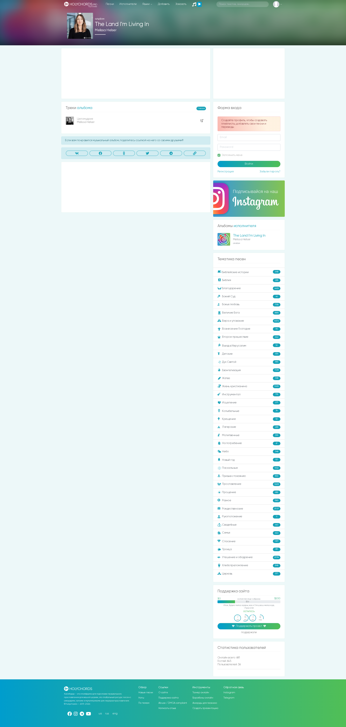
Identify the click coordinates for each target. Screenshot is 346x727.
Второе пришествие (250, 337)
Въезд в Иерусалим (250, 345)
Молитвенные (250, 435)
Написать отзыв (167, 708)
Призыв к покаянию (250, 476)
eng (114, 713)
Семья (250, 532)
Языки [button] (146, 4)
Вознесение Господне (250, 328)
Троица (250, 549)
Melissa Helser (105, 30)
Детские (250, 353)
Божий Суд (250, 296)
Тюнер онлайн (200, 692)
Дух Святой (250, 361)
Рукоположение (249, 516)
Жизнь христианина (250, 386)
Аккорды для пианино (204, 703)
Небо (250, 451)
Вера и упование (250, 320)
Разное (250, 500)
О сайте (163, 692)
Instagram (229, 692)
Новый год (250, 460)
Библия (250, 280)
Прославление (250, 484)
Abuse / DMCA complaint (172, 703)
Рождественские (250, 508)
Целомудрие (85, 118)
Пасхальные (250, 468)
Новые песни (145, 692)
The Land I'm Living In (249, 236)
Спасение (250, 541)
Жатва (250, 378)
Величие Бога (250, 312)
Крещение (250, 419)
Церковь (250, 573)
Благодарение (250, 288)
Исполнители (128, 4)
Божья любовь (250, 304)
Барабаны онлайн (202, 697)
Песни (110, 4)
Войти (249, 163)
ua (100, 713)
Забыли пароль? (270, 171)
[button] (89, 35)
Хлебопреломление (250, 565)
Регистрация (226, 171)
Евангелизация (250, 370)
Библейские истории (250, 272)
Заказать (180, 4)
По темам (143, 703)
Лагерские (250, 427)
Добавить (164, 4)
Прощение (250, 492)
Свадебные (250, 524)
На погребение (250, 443)
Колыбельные (250, 411)
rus (107, 713)
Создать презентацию (205, 708)
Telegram (228, 697)
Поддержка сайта (168, 697)
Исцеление (250, 402)
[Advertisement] (135, 73)
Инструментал (250, 394)
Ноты (141, 697)
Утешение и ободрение (250, 557)
